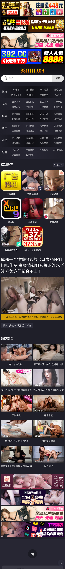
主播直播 (44, 106)
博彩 (4, 91)
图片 (4, 128)
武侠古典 (58, 137)
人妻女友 (44, 137)
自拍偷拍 (30, 101)
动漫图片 (58, 125)
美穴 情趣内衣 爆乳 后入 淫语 (17, 325)
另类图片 (58, 131)
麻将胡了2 (16, 94)
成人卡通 (44, 113)
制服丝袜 (16, 118)
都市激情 (16, 137)
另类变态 (58, 118)
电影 (4, 116)
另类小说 (30, 143)
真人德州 (30, 89)
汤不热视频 (58, 150)
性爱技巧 (58, 143)
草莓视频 (44, 150)
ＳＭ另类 (58, 106)
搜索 (58, 78)
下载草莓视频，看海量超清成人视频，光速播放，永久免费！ (32, 317)
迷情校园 (16, 143)
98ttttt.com (32, 71)
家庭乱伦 (30, 137)
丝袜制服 (30, 106)
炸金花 (30, 94)
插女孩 (16, 150)
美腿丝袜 (16, 131)
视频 (4, 103)
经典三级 (30, 118)
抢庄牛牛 (58, 94)
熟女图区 (44, 131)
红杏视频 (16, 155)
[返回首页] (61, 563)
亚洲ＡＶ (16, 101)
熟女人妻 (16, 106)
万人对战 (44, 89)
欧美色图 (44, 125)
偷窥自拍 (16, 125)
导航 (4, 152)
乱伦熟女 (44, 118)
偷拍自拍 (30, 113)
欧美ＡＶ (44, 101)
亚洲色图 (30, 125)
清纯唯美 (30, 131)
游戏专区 (58, 89)
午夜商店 (30, 150)
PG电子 (16, 89)
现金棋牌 (44, 94)
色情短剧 (30, 155)
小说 (4, 140)
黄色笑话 (44, 143)
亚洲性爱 (16, 113)
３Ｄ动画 (58, 101)
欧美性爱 (58, 113)
